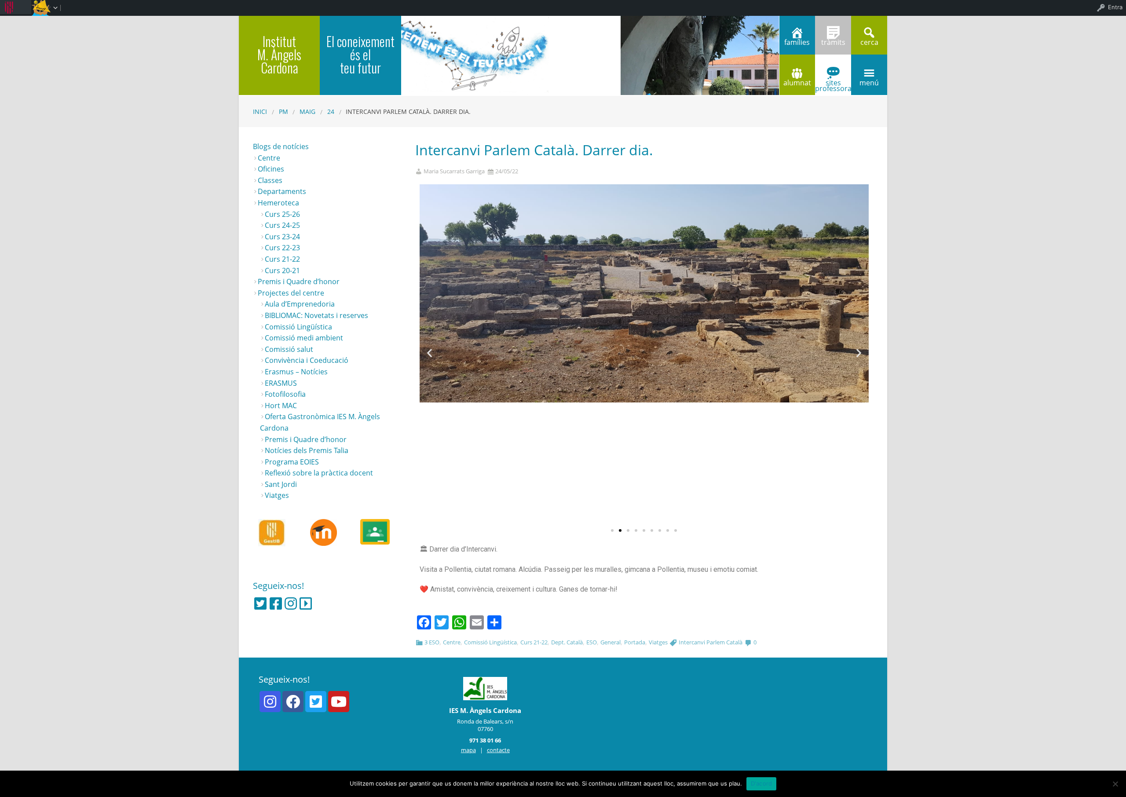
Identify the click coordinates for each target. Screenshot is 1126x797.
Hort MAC (281, 405)
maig (307, 111)
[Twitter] (260, 603)
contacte (498, 750)
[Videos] (306, 603)
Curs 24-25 (282, 225)
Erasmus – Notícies (296, 372)
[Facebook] (276, 603)
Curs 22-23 (282, 247)
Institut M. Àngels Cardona (279, 54)
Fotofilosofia (285, 394)
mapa (468, 750)
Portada (634, 642)
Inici (260, 111)
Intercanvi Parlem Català (710, 642)
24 (330, 111)
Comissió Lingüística (490, 642)
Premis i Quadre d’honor (299, 281)
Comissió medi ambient (304, 338)
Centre (452, 642)
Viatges (658, 642)
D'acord (761, 783)
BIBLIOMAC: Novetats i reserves (316, 315)
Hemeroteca (278, 203)
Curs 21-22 (534, 642)
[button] (612, 530)
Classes (270, 180)
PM (283, 111)
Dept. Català (567, 642)
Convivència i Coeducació (306, 360)
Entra (1115, 7)
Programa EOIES (292, 462)
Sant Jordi (281, 484)
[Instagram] (291, 603)
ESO (591, 642)
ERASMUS (281, 383)
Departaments (282, 191)
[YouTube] (338, 701)
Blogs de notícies (281, 146)
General (610, 642)
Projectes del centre (291, 293)
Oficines (271, 169)
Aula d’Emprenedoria (300, 304)
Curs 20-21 (282, 270)
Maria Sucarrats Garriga (454, 171)
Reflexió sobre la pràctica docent (319, 473)
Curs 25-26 (282, 214)
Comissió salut (289, 349)
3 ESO (431, 642)
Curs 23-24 (282, 236)
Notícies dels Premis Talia (306, 450)
